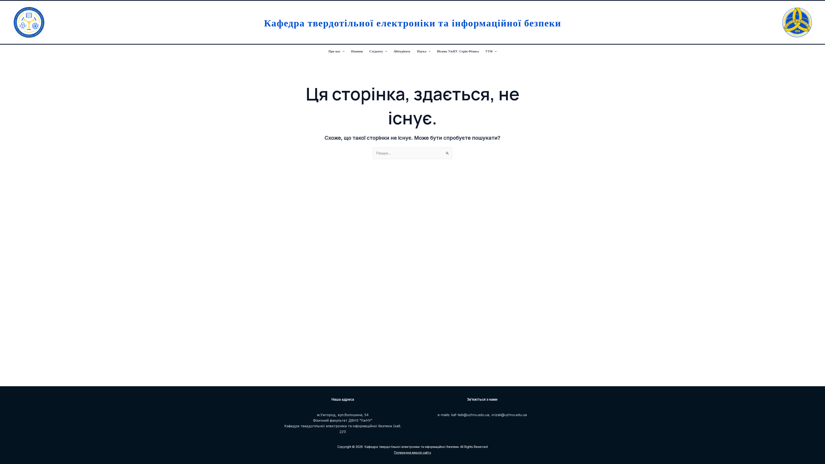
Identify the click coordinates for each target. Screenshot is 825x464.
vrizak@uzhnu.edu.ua (509, 415)
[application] (343, 51)
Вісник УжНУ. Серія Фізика (458, 51)
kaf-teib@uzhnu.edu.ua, (470, 415)
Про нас (334, 51)
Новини (357, 51)
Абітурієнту (402, 51)
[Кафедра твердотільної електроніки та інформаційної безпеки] (28, 22)
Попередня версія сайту (412, 452)
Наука (421, 51)
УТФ (489, 51)
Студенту (376, 51)
